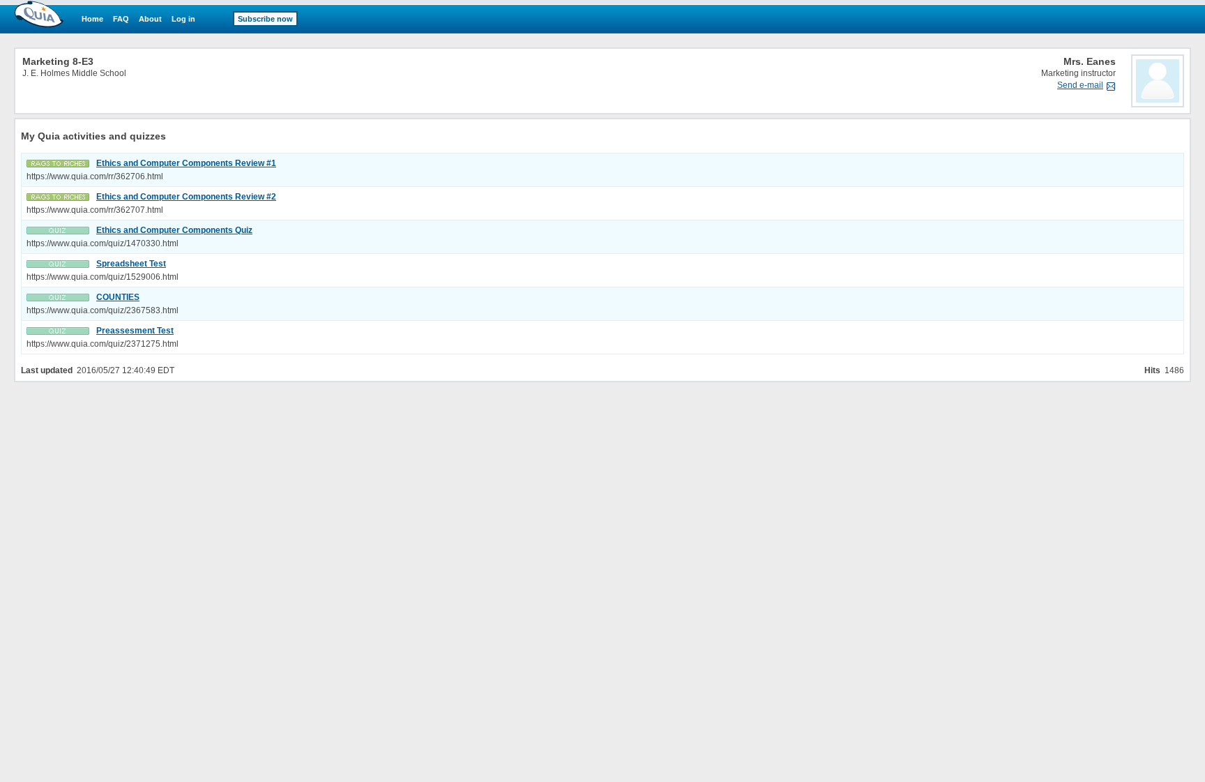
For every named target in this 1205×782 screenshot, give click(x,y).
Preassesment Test (135, 331)
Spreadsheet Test (131, 264)
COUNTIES (117, 297)
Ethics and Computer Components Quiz (174, 230)
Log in (183, 19)
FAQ (121, 19)
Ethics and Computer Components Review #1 (186, 163)
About (150, 19)
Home (92, 19)
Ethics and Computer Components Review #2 (186, 197)
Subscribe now (265, 19)
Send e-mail (1080, 85)
